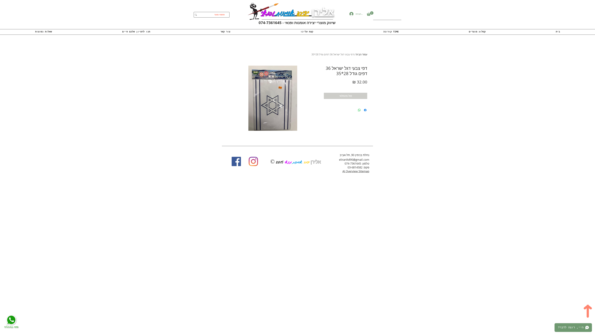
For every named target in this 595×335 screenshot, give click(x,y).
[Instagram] (253, 161)
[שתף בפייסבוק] (365, 110)
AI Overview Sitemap (355, 171)
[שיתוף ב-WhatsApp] (359, 110)
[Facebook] (236, 161)
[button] (370, 13)
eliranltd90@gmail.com (354, 159)
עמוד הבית (361, 54)
